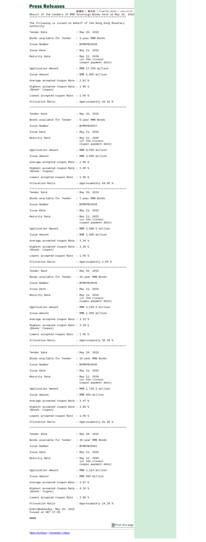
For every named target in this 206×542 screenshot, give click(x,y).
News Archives (38, 532)
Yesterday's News (59, 532)
